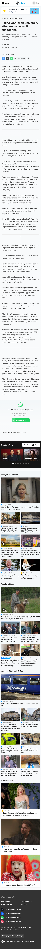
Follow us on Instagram (13, 921)
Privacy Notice (26, 927)
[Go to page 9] (26, 463)
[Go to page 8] (25, 463)
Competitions (26, 901)
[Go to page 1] (13, 463)
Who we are (5, 927)
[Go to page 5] (20, 463)
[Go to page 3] (17, 463)
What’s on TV (6, 904)
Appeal (23, 904)
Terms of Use (15, 927)
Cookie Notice (15, 930)
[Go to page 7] (23, 463)
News (4, 18)
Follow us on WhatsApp (13, 917)
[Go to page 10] (28, 463)
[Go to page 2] (15, 463)
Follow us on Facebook (13, 913)
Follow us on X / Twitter (13, 909)
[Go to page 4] (18, 463)
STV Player (6, 901)
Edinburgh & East (15, 18)
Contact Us (4, 930)
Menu (7, 3)
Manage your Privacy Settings (12, 936)
